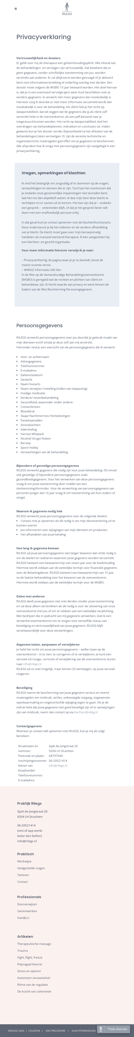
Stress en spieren (29, 971)
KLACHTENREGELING (84, 1030)
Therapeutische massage (34, 944)
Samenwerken (27, 911)
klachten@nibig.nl (86, 712)
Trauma (22, 951)
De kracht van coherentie (34, 991)
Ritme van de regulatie (32, 985)
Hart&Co (23, 918)
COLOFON (34, 1030)
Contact (22, 882)
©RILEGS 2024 (16, 1030)
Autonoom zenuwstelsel (33, 978)
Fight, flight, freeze (29, 957)
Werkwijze (24, 861)
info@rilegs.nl (32, 664)
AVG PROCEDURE (56, 1030)
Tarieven (23, 875)
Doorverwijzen (27, 904)
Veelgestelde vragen (31, 868)
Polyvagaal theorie (29, 964)
